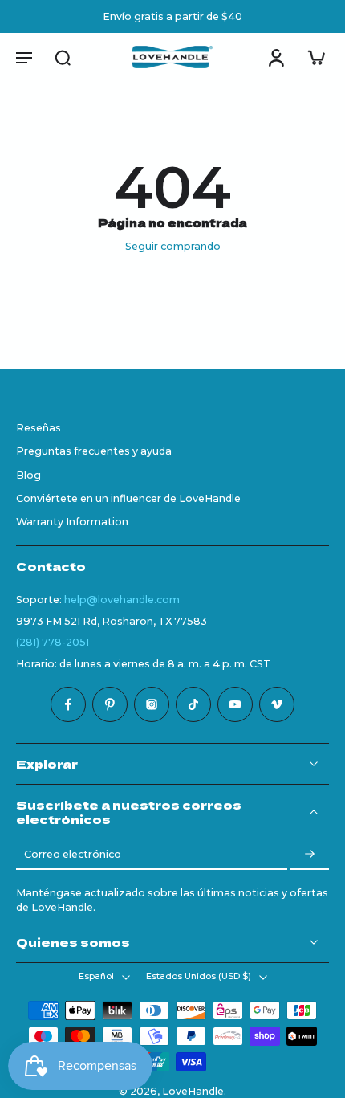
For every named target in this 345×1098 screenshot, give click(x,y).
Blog (28, 474)
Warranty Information (72, 522)
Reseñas (38, 428)
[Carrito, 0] (311, 57)
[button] (24, 57)
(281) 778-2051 (52, 642)
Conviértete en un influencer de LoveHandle (128, 498)
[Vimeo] (276, 704)
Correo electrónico (72, 854)
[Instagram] (151, 704)
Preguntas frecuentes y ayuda (94, 451)
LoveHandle (193, 1091)
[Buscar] (62, 57)
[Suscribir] (309, 854)
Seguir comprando (173, 246)
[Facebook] (68, 704)
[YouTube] (235, 704)
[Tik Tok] (193, 704)
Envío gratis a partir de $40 (172, 16)
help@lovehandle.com (122, 599)
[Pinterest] (110, 704)
